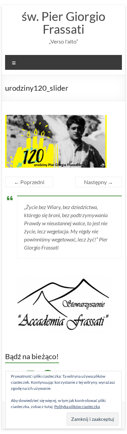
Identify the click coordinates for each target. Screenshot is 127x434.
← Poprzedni (29, 182)
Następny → (98, 182)
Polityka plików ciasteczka (77, 406)
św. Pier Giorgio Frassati (63, 22)
